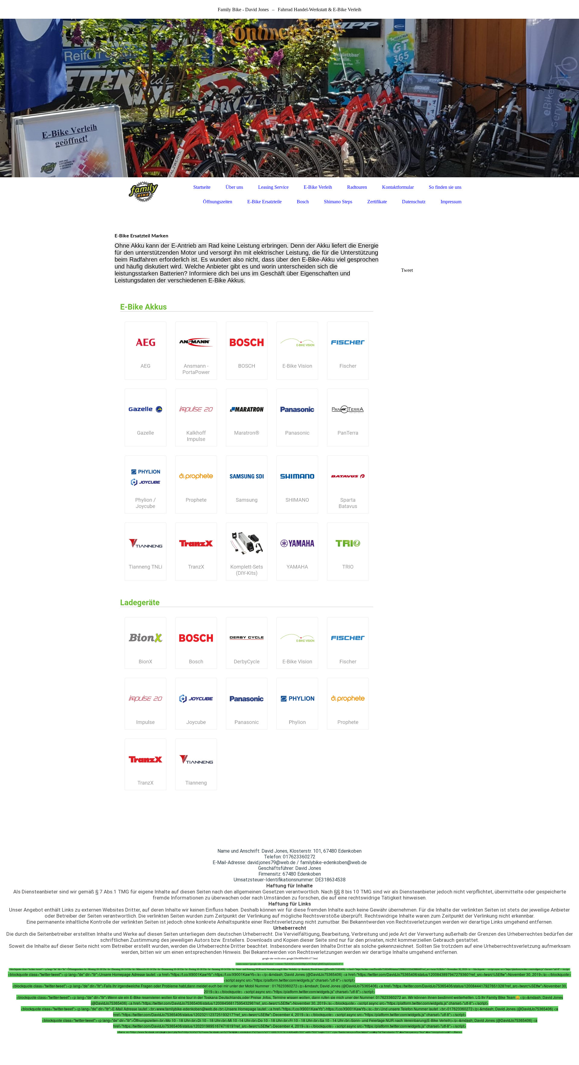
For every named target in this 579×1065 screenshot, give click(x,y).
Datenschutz (414, 201)
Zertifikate (377, 201)
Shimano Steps (338, 201)
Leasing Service (273, 187)
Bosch (303, 201)
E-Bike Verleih (318, 187)
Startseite (201, 187)
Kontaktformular (398, 187)
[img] (289, 98)
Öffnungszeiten (217, 201)
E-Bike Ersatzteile (264, 201)
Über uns (234, 187)
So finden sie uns (445, 187)
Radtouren (357, 187)
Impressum (451, 201)
